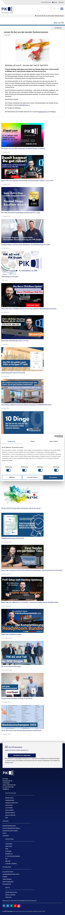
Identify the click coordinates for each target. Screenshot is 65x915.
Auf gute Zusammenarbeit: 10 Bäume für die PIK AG (16, 698)
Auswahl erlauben (32, 477)
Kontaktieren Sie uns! (11, 892)
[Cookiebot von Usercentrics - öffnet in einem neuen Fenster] (55, 436)
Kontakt (55, 2)
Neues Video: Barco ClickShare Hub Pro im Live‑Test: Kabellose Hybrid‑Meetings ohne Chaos (28, 309)
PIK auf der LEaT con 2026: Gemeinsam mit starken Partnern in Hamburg (23, 148)
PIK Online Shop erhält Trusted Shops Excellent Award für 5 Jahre (20, 212)
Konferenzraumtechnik (9, 825)
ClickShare (8, 851)
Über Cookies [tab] (54, 441)
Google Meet (8, 846)
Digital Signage (9, 810)
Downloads (8, 897)
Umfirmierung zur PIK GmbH (9, 277)
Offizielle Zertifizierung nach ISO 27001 (12, 538)
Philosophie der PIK (8, 871)
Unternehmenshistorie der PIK (11, 874)
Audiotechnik (9, 805)
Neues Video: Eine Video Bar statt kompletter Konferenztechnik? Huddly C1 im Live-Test (27, 180)
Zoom (6, 848)
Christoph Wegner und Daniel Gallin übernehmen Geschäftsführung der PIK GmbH (25, 244)
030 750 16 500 (46, 2)
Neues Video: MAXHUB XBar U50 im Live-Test (14, 341)
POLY (6, 858)
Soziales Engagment (8, 881)
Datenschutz (29, 911)
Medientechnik (9, 798)
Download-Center (23, 105)
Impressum (22, 911)
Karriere (5, 876)
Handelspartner (7, 879)
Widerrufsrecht (38, 911)
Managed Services (10, 812)
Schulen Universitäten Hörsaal (11, 828)
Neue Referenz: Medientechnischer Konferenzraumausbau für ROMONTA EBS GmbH (26, 405)
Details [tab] (32, 441)
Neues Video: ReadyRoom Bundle (11, 634)
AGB (44, 911)
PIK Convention (7, 884)
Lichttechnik (9, 807)
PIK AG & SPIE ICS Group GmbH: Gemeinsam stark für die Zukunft (21, 508)
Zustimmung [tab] (11, 441)
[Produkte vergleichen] (54, 8)
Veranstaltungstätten (11, 802)
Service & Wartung (10, 815)
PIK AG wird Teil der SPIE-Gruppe (11, 666)
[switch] (24, 470)
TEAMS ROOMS (8, 844)
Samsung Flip (9, 853)
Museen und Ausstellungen (10, 830)
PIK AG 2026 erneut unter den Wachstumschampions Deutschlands (21, 730)
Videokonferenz (9, 800)
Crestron (7, 861)
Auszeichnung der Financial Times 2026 (13, 373)
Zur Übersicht (58, 28)
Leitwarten (6, 835)
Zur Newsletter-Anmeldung (21, 755)
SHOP (6, 817)
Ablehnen (12, 477)
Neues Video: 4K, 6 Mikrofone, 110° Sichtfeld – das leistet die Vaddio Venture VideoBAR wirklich (29, 602)
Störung (61, 2)
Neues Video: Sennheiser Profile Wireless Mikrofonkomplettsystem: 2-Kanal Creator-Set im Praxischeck (31, 570)
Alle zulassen (53, 477)
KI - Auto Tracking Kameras (12, 856)
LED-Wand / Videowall (11, 863)
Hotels (4, 833)
